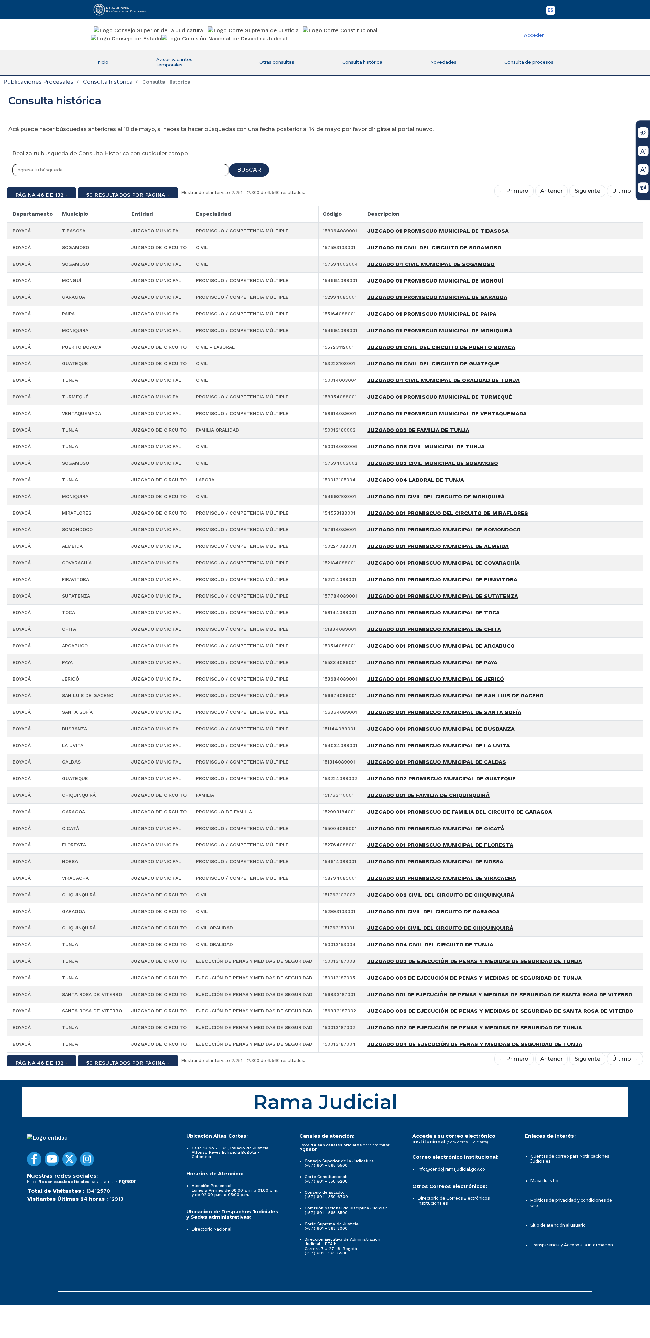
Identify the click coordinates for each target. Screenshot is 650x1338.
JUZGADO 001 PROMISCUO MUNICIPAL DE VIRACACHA (441, 878)
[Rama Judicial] (123, 9)
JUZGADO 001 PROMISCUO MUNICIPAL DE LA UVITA (438, 745)
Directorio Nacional (211, 1229)
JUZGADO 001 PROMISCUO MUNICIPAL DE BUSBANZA (441, 729)
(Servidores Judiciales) (467, 1141)
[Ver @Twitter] (69, 1159)
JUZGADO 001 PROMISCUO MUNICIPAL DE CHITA (434, 629)
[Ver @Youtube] (52, 1159)
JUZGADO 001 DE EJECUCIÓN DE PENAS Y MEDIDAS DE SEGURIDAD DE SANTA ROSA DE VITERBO (499, 994)
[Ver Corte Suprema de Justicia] (253, 30)
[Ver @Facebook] (34, 1159)
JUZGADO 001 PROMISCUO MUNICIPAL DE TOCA (433, 612)
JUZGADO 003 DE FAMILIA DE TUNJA (418, 430)
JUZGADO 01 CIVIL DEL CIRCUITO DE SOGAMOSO (434, 247)
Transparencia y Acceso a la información (571, 1244)
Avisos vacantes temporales (174, 62)
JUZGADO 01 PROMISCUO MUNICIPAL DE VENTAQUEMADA (447, 413)
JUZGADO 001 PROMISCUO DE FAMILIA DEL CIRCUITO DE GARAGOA (459, 812)
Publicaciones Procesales (38, 82)
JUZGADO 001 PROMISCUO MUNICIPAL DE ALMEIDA (438, 546)
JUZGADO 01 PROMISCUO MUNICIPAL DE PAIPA (431, 314)
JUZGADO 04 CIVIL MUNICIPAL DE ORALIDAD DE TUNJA (443, 380)
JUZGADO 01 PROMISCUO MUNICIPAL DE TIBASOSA (438, 231)
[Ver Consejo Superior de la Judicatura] (148, 30)
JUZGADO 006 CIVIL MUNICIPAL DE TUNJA (426, 446)
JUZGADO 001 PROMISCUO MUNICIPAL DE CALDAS (436, 762)
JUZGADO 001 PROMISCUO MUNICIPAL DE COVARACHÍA (443, 563)
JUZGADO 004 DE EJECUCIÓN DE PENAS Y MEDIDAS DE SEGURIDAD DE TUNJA (474, 1044)
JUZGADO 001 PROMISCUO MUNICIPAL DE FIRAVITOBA (442, 579)
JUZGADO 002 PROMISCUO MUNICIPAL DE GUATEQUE (441, 778)
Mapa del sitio (544, 1180)
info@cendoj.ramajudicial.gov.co (451, 1169)
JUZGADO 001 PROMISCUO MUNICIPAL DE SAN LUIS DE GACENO (455, 695)
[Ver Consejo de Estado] (126, 39)
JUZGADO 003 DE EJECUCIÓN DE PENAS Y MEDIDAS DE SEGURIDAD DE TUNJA (474, 961)
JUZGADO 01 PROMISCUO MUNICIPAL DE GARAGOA (437, 297)
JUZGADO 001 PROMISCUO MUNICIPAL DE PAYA (432, 662)
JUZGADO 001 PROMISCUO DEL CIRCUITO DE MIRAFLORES (447, 513)
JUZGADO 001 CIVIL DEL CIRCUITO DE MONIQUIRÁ (436, 496)
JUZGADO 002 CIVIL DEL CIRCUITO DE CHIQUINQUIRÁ (440, 895)
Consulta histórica (362, 62)
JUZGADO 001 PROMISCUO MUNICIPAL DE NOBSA (435, 861)
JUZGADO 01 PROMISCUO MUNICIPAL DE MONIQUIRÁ (440, 330)
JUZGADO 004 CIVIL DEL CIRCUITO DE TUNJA (430, 944)
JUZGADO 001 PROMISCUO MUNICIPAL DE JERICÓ (435, 679)
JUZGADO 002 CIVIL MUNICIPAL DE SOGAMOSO (432, 463)
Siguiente (587, 191)
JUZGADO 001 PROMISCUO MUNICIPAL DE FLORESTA (440, 845)
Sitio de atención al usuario (558, 1225)
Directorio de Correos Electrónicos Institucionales (454, 1201)
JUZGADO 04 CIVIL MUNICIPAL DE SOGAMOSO (431, 264)
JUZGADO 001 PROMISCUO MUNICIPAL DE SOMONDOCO (444, 529)
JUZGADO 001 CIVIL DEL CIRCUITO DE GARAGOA (433, 911)
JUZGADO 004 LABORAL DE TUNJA (415, 480)
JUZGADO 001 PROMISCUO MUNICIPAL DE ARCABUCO (441, 646)
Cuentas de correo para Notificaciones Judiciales (569, 1159)
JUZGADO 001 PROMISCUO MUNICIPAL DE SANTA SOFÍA (444, 712)
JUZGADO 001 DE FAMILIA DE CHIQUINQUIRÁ (428, 795)
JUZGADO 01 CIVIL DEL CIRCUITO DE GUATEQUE (433, 363)
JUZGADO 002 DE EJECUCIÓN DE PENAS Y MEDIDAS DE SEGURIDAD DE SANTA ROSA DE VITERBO (500, 1011)
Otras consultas (276, 62)
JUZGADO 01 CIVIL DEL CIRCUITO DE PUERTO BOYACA (441, 347)
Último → (625, 191)
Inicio (102, 62)
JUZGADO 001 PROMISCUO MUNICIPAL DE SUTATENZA (442, 596)
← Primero (513, 191)
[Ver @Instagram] (87, 1159)
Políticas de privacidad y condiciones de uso (571, 1203)
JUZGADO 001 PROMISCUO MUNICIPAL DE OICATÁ (435, 828)
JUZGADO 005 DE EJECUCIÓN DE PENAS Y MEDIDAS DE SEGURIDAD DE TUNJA (474, 978)
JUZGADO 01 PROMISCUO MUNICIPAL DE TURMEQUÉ (439, 397)
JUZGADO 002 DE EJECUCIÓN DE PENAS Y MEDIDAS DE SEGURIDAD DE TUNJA (474, 1027)
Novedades (443, 62)
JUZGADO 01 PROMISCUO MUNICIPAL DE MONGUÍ (435, 280)
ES (551, 11)
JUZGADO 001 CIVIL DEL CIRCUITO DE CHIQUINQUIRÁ (440, 928)
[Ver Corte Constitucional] (341, 30)
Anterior (551, 191)
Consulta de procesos (529, 62)
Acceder (534, 35)
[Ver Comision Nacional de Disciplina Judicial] (224, 39)
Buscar (249, 170)
